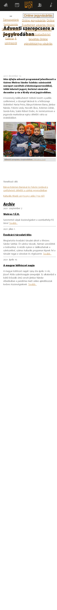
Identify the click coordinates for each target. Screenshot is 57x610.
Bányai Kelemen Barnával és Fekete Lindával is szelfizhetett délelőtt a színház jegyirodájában (25, 189)
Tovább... (13, 223)
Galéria (9, 39)
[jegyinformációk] (51, 5)
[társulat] (40, 5)
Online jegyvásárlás (34, 20)
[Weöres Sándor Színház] (28, 5)
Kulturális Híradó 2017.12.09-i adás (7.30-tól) (24, 196)
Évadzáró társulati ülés (17, 235)
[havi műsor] (17, 5)
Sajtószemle (11, 25)
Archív (9, 204)
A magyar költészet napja (19, 266)
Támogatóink (11, 20)
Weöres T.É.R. (11, 214)
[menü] (11, 16)
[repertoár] (5, 5)
